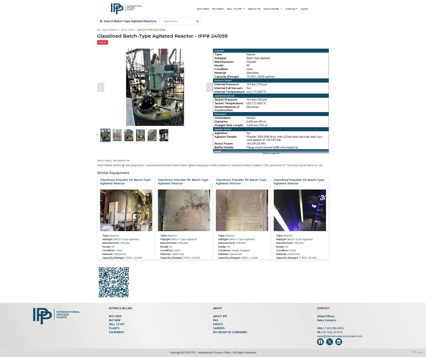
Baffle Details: (224, 147)
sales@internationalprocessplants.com (339, 336)
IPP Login (418, 352)
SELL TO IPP (117, 324)
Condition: (221, 69)
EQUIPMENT (116, 332)
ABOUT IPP (220, 316)
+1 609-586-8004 (333, 328)
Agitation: (221, 133)
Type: (218, 54)
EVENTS (218, 324)
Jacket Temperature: (229, 103)
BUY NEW (114, 320)
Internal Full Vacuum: (228, 88)
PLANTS (114, 328)
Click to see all (270, 153)
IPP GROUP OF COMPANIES (230, 332)
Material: (220, 72)
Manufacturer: (224, 61)
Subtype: (220, 58)
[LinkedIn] (338, 341)
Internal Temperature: (229, 91)
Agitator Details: (225, 136)
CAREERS (219, 328)
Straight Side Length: (228, 125)
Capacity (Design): (226, 76)
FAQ (215, 320)
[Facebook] (320, 341)
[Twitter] (329, 341)
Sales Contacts (326, 320)
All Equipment (107, 30)
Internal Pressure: (226, 84)
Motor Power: (223, 143)
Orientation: (222, 118)
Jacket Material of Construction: (226, 108)
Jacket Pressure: (226, 99)
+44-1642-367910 (332, 332)
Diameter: (221, 121)
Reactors (128, 30)
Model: (219, 65)
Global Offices (326, 316)
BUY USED (115, 316)
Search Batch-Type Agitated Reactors (130, 21)
